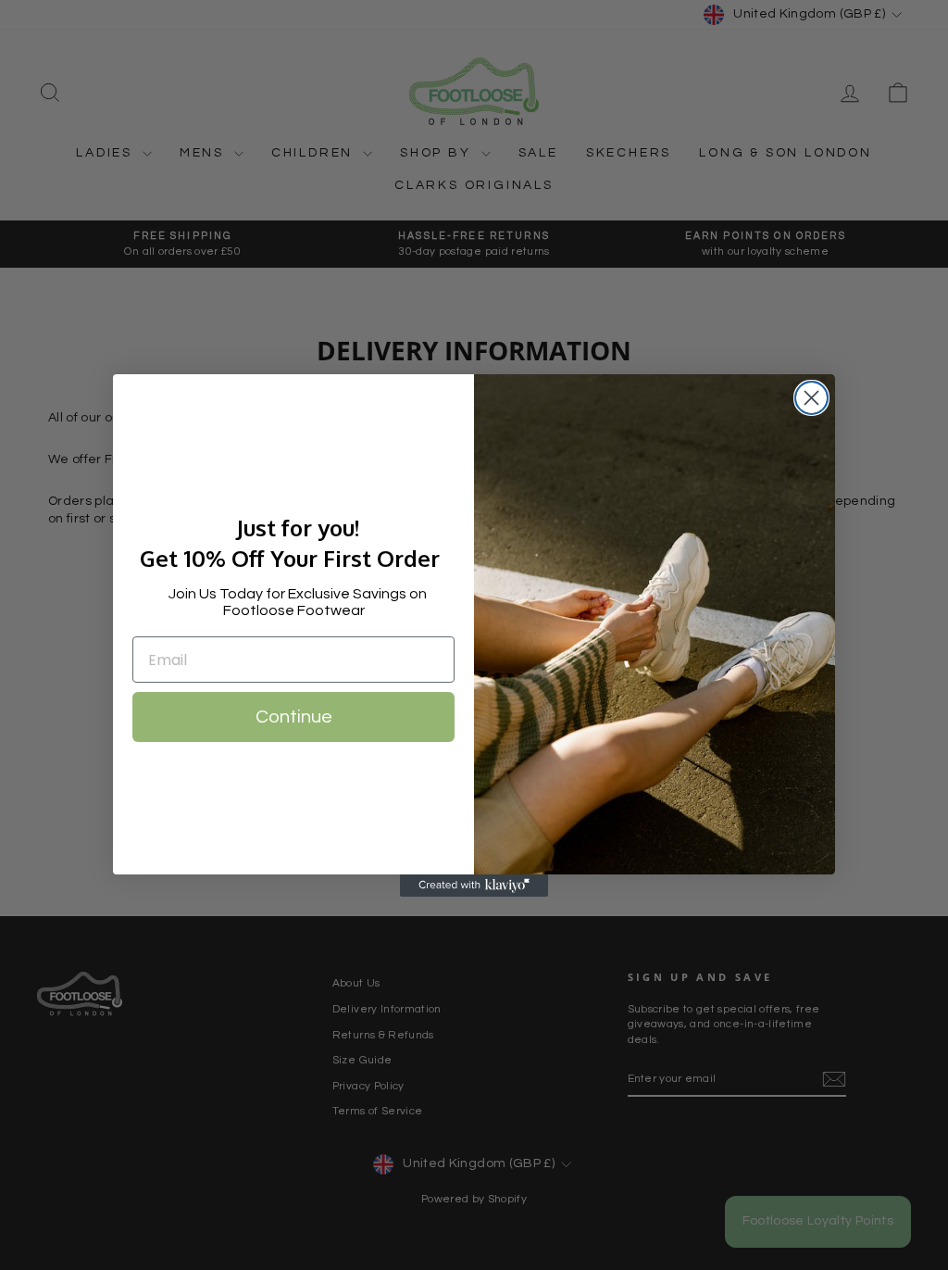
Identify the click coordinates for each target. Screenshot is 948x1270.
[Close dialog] (811, 398)
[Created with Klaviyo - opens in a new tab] (474, 885)
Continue (294, 717)
